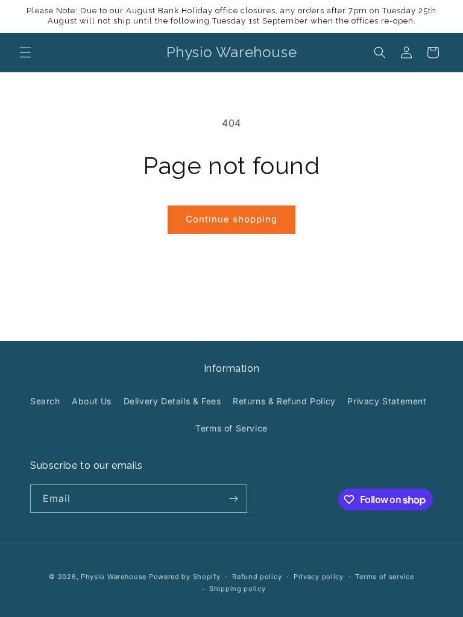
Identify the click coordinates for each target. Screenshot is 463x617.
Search (45, 401)
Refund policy (257, 576)
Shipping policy (237, 588)
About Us (92, 401)
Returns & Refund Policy (284, 401)
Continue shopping (231, 219)
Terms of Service (231, 428)
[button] (25, 52)
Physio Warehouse (113, 576)
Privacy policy (319, 576)
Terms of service (384, 576)
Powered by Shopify (185, 576)
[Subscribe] (233, 498)
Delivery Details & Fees (172, 401)
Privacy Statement (386, 401)
